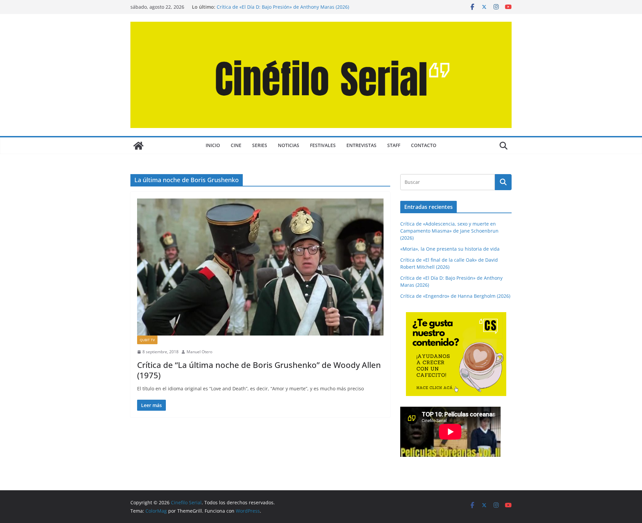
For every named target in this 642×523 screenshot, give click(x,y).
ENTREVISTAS (361, 145)
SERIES (259, 145)
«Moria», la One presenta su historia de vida (450, 249)
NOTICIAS (288, 145)
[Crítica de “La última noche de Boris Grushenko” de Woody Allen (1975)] (260, 267)
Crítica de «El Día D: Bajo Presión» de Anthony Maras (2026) (283, 7)
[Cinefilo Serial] (138, 146)
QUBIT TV (147, 340)
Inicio (213, 145)
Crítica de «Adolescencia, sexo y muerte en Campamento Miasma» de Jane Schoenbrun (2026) (449, 231)
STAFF (393, 145)
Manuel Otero (199, 352)
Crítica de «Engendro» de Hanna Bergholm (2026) (455, 296)
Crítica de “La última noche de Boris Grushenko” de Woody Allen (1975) (259, 370)
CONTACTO (423, 145)
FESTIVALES (323, 145)
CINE (236, 145)
